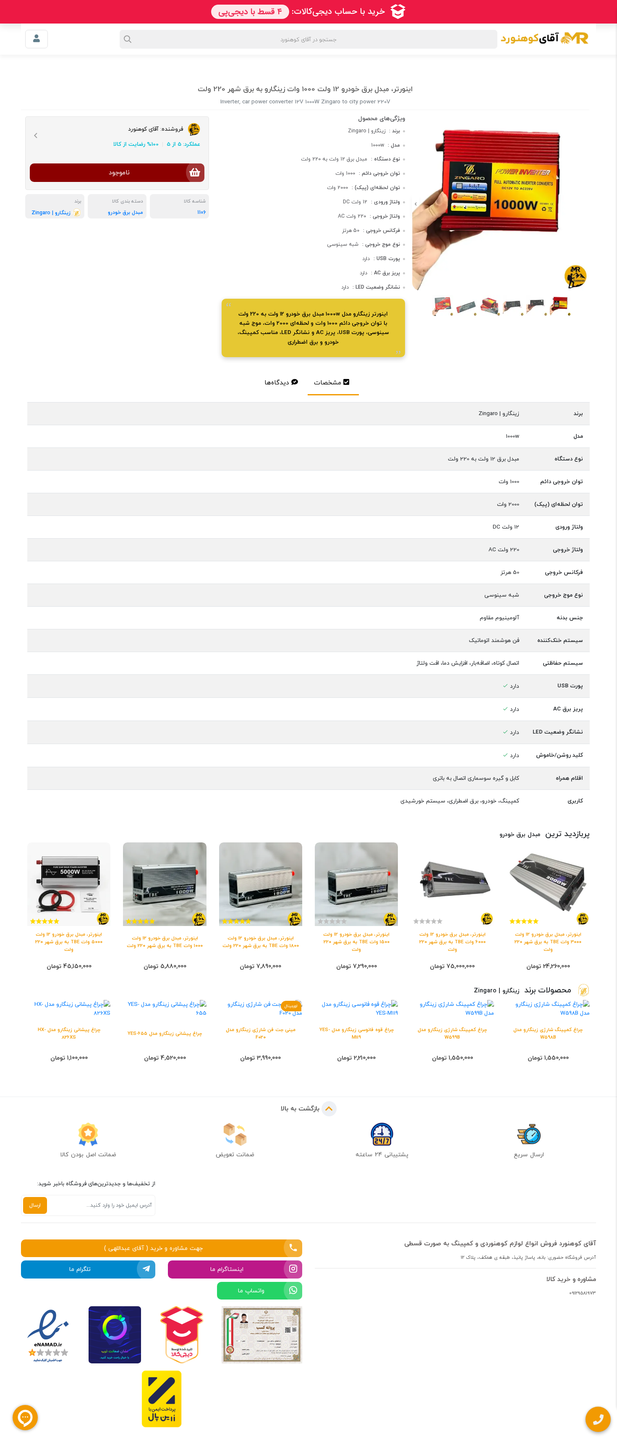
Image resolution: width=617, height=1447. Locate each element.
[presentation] (587, 204)
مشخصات (327, 382)
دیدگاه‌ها (276, 382)
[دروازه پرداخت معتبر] (161, 1399)
